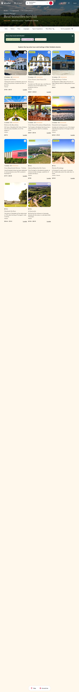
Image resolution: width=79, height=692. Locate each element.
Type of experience (39, 30)
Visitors (13, 30)
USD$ (64, 3)
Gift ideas (19, 3)
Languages (27, 30)
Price (20, 30)
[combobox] (38, 3)
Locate (25, 91)
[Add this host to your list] (25, 54)
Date (6, 30)
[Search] (51, 3)
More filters (50, 30)
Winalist (6, 10)
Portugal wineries (14, 10)
